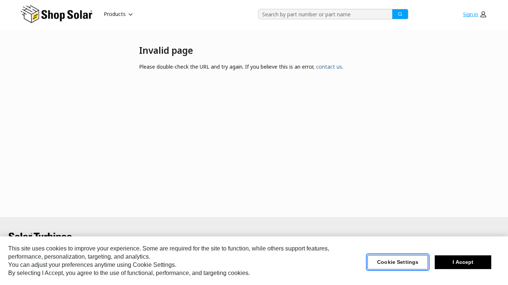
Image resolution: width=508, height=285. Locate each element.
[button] (474, 14)
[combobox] (322, 14)
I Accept (463, 262)
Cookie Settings (397, 262)
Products (115, 13)
